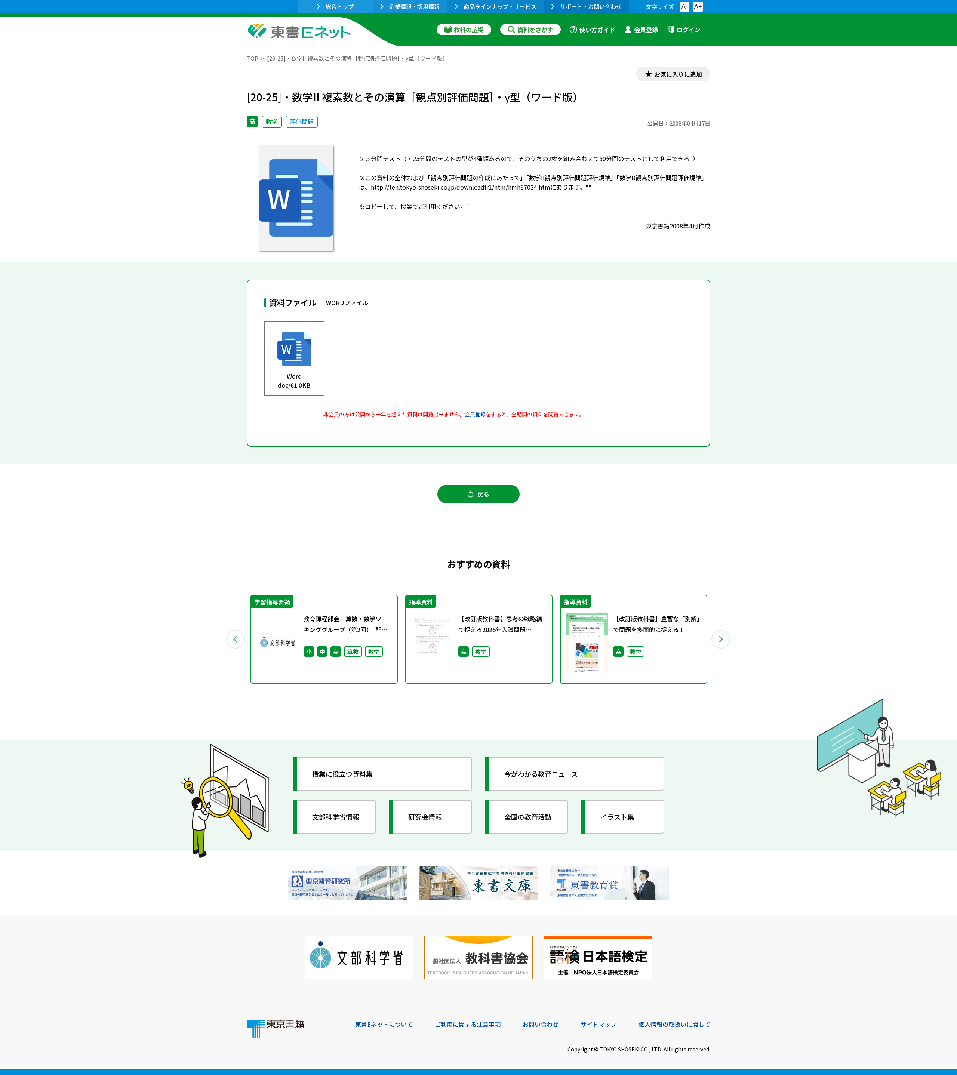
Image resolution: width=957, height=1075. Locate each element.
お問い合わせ (540, 1024)
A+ (698, 6)
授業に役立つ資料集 (342, 774)
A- (684, 6)
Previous (236, 639)
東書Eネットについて (384, 1024)
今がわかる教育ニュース (541, 774)
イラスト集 (617, 817)
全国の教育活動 (527, 817)
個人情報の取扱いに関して (674, 1024)
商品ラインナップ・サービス (500, 6)
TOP (252, 58)
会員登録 (646, 29)
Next (721, 639)
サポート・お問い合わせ (591, 6)
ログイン (689, 29)
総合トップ (340, 6)
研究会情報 (425, 817)
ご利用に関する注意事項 (468, 1024)
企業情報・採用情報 (414, 6)
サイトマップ (598, 1024)
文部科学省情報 (335, 817)
